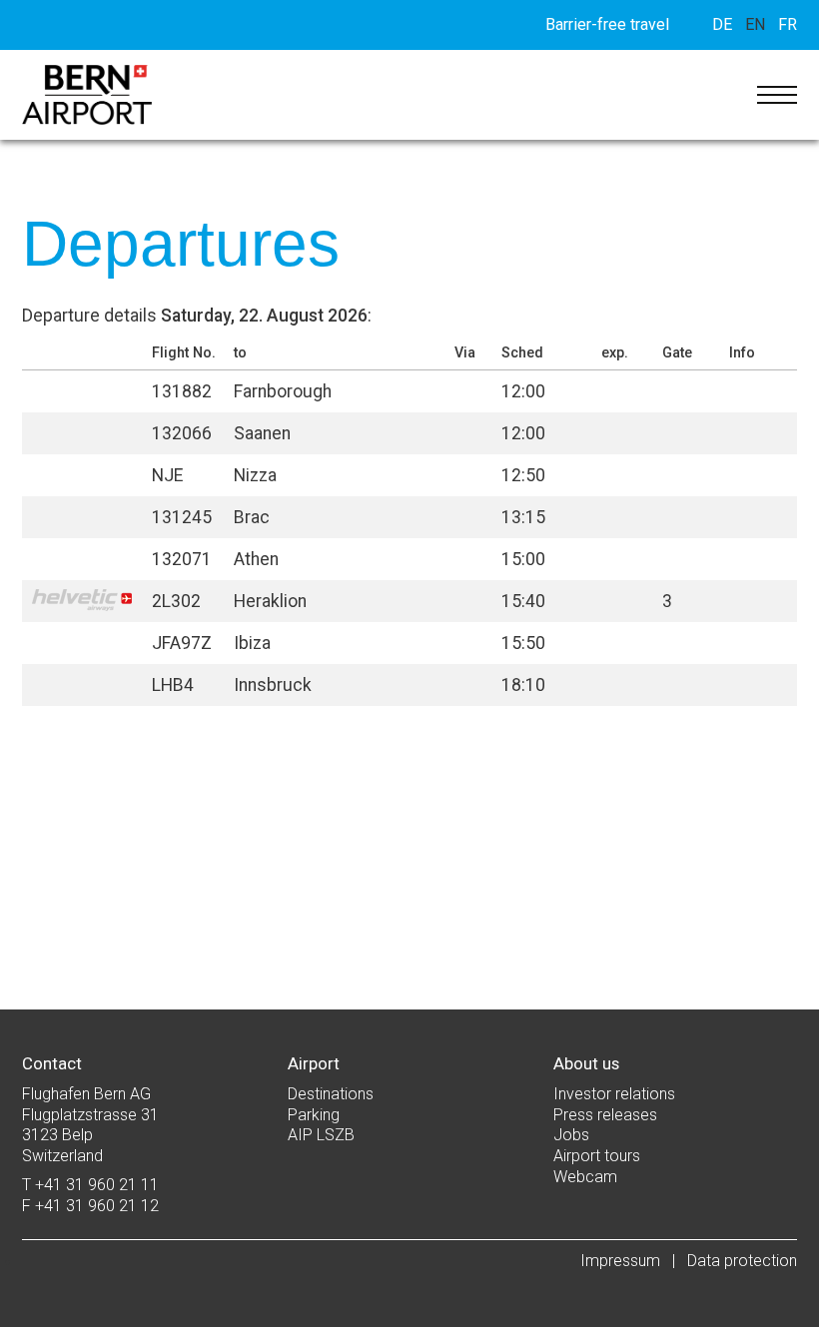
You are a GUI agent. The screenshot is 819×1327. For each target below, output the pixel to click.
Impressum (620, 1260)
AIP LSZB (321, 1134)
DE (722, 24)
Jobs (571, 1134)
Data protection (742, 1260)
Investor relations (614, 1093)
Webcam (585, 1176)
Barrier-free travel (607, 24)
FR (787, 24)
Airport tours (596, 1155)
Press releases (605, 1114)
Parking (314, 1114)
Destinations (331, 1093)
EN (755, 24)
